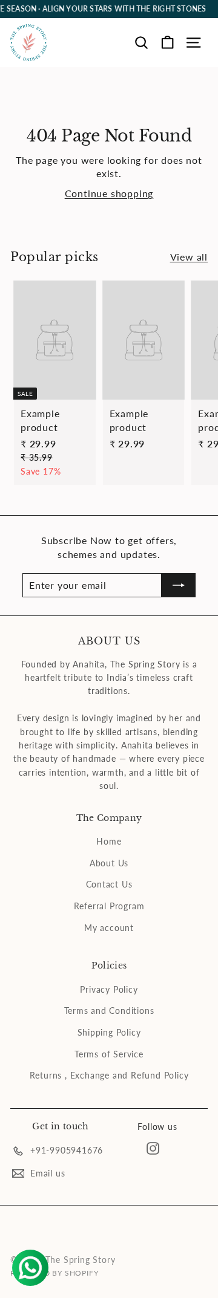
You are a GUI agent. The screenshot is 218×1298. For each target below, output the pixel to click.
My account (109, 928)
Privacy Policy (108, 989)
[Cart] (167, 42)
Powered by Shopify (54, 1272)
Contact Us (109, 884)
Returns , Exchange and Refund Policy (109, 1075)
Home (108, 841)
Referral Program (109, 906)
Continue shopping (109, 193)
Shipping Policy (109, 1032)
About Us (109, 863)
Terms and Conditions (109, 1010)
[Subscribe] (179, 585)
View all (189, 256)
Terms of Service (109, 1054)
